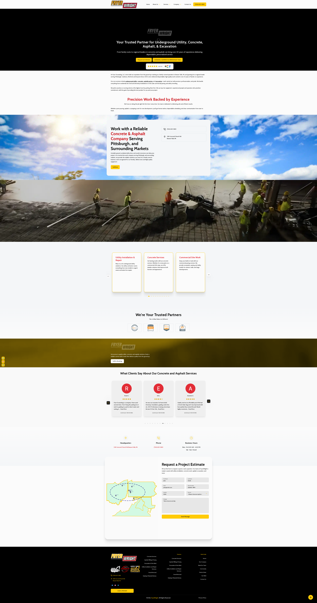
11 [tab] (170, 423)
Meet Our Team (202, 565)
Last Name (190, 478)
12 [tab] (172, 423)
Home (148, 4)
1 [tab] (149, 296)
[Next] (208, 274)
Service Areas (202, 572)
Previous (108, 403)
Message (165, 499)
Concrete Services (151, 556)
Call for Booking (117, 361)
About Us (155, 4)
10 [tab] (168, 296)
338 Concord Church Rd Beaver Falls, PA (174, 137)
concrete (140, 81)
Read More (130, 409)
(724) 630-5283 (199, 4)
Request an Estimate (144, 60)
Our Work (204, 576)
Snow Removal (152, 572)
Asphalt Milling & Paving (150, 560)
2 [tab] (151, 296)
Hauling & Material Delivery (149, 576)
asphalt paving (148, 81)
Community (203, 569)
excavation (159, 81)
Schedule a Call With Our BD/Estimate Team (167, 60)
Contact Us (188, 4)
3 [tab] (153, 296)
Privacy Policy (202, 598)
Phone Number (191, 485)
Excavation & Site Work (150, 563)
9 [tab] (166, 296)
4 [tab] (155, 296)
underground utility (131, 81)
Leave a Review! (122, 591)
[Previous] (108, 276)
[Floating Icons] (310, 597)
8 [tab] (164, 296)
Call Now (115, 167)
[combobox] (197, 493)
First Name (165, 478)
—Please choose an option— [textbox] (195, 494)
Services (166, 4)
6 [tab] (157, 423)
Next (208, 401)
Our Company (202, 562)
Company (176, 4)
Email (164, 485)
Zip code (165, 492)
